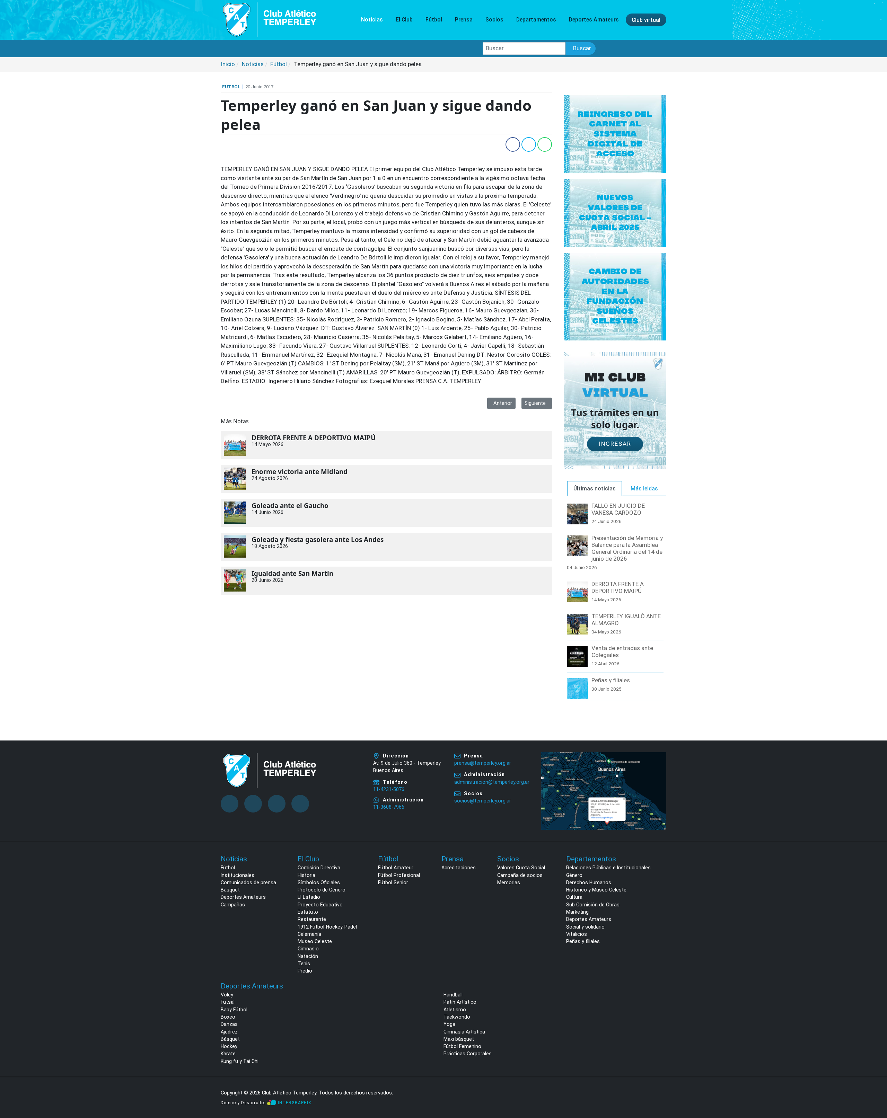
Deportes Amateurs (243, 897)
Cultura (574, 897)
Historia (306, 875)
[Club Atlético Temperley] (269, 19)
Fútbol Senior (393, 882)
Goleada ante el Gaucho (290, 506)
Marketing (577, 912)
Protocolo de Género (321, 890)
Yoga (449, 1024)
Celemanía (309, 934)
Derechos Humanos (588, 882)
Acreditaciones (458, 867)
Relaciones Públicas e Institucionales (608, 867)
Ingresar (615, 443)
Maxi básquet (459, 1039)
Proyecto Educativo (320, 904)
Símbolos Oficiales (319, 882)
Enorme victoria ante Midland (300, 472)
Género (574, 875)
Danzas (229, 1024)
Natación (308, 956)
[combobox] (524, 48)
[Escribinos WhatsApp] (874, 1086)
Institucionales (237, 875)
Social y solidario (585, 927)
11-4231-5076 (388, 789)
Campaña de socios (520, 875)
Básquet (230, 890)
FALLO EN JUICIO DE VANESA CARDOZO (618, 509)
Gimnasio (308, 948)
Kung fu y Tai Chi (239, 1061)
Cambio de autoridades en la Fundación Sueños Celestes (615, 296)
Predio (305, 971)
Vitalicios (576, 934)
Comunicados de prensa (248, 882)
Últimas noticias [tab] (594, 488)
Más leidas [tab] (644, 488)
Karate (228, 1053)
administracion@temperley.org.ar (491, 782)
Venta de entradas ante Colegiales (622, 651)
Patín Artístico (460, 1002)
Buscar (582, 48)
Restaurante (312, 919)
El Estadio (309, 897)
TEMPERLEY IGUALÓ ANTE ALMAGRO (626, 620)
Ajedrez (229, 1032)
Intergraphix (294, 1102)
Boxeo (228, 1017)
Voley (227, 994)
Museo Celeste (315, 941)
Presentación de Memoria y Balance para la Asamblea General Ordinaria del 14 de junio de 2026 (627, 548)
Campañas (233, 904)
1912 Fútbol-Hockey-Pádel (327, 927)
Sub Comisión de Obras (593, 904)
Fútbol (228, 867)
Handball (453, 994)
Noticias (372, 19)
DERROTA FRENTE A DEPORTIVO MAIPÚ (314, 438)
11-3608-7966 (388, 807)
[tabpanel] (615, 602)
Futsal (228, 1002)
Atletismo (455, 1009)
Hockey (229, 1046)
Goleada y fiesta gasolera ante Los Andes (318, 539)
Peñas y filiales (610, 680)
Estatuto (308, 912)
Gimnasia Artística (464, 1032)
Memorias (508, 882)
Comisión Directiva (319, 867)
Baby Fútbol (234, 1009)
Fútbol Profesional (399, 875)
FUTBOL (231, 86)
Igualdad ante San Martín (292, 573)
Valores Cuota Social (521, 867)
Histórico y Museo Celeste (596, 890)
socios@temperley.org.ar (482, 801)
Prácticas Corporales (468, 1053)
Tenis (304, 963)
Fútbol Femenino (462, 1046)
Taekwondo (457, 1017)
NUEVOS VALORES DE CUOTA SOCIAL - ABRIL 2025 (615, 212)
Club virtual (646, 19)
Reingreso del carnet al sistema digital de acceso (615, 134)
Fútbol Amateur (395, 867)
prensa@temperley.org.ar (482, 763)
